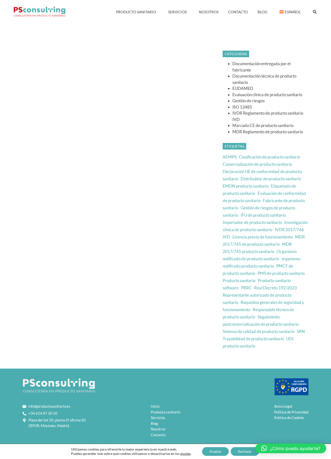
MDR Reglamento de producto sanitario (267, 131)
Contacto (238, 12)
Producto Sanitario (136, 12)
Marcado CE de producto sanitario (262, 125)
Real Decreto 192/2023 (275, 287)
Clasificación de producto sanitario (269, 156)
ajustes (185, 453)
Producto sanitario (239, 280)
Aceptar (215, 451)
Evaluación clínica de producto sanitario (267, 94)
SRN (301, 331)
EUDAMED (242, 88)
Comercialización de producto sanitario (257, 164)
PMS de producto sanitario (281, 273)
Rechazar (245, 451)
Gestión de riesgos (248, 100)
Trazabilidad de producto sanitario (253, 338)
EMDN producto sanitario (245, 186)
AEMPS (229, 156)
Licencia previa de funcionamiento (262, 236)
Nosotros (209, 12)
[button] (314, 11)
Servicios (177, 12)
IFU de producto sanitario (263, 215)
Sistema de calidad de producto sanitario (258, 331)
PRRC (246, 287)
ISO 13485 (242, 107)
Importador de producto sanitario (252, 222)
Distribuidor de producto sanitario (271, 178)
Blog (262, 12)
